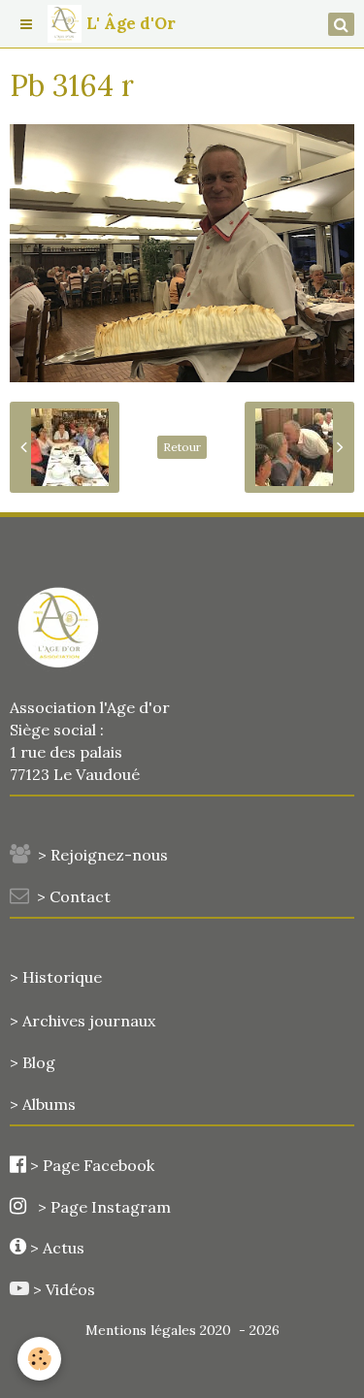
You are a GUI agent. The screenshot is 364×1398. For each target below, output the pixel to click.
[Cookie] (39, 1359)
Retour (182, 446)
